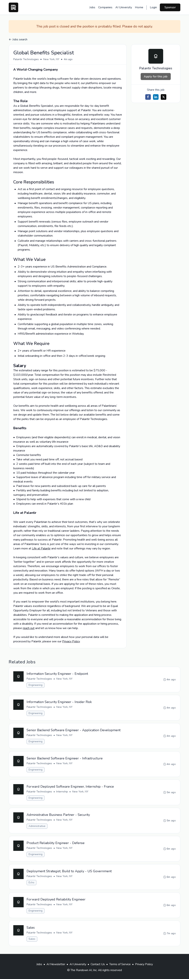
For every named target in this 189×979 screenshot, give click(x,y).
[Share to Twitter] (163, 97)
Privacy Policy (71, 641)
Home (139, 7)
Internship (62, 791)
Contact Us (98, 964)
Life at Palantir (41, 548)
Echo (31, 882)
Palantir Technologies (26, 59)
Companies (105, 7)
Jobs (92, 7)
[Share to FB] (148, 97)
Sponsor (170, 7)
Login (153, 7)
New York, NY (51, 59)
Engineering (35, 685)
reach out (29, 628)
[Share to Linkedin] (156, 97)
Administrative (37, 826)
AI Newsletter (56, 964)
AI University (123, 7)
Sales (32, 939)
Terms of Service (120, 964)
